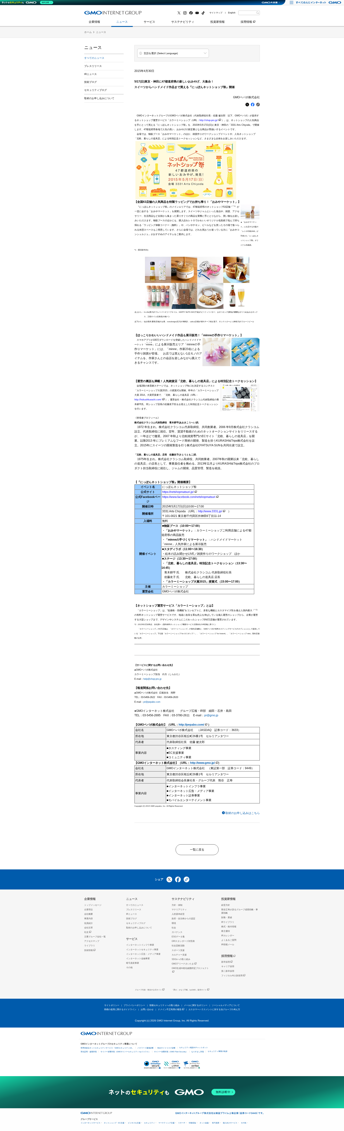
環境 (174, 923)
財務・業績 (226, 917)
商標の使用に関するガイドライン (120, 1009)
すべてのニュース (94, 57)
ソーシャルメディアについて (226, 1005)
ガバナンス (177, 932)
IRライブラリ (227, 922)
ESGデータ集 (178, 936)
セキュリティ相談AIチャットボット (193, 1048)
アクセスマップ (91, 941)
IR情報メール (227, 944)
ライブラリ (89, 945)
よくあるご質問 (228, 940)
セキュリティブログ (95, 90)
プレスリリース (98, 14)
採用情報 (246, 21)
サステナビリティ (182, 21)
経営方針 (225, 905)
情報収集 (192, 1123)
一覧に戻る (197, 849)
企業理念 (88, 909)
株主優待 (225, 931)
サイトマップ (215, 12)
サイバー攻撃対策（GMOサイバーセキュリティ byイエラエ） (125, 1052)
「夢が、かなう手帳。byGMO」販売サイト (189, 990)
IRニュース (90, 74)
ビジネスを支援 (134, 1123)
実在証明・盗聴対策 (89, 1052)
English (231, 12)
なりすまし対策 (197, 1052)
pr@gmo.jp (211, 715)
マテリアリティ (179, 909)
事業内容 (93, 14)
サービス (149, 21)
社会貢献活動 (178, 945)
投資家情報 (217, 21)
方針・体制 (177, 905)
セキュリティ (149, 1123)
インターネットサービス (90, 1123)
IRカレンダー (227, 935)
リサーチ (181, 1123)
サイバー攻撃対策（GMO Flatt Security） (171, 1052)
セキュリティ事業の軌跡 (217, 1051)
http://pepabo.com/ (191, 724)
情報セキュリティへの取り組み (164, 1005)
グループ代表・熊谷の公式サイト (148, 990)
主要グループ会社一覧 (163, 14)
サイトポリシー (111, 1005)
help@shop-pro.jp (152, 679)
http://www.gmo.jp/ (202, 762)
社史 (86, 932)
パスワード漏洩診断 (145, 1048)
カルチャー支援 (179, 954)
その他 (129, 967)
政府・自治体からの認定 (183, 918)
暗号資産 (215, 1123)
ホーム (88, 32)
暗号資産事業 (157, 14)
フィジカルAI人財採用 (102, 14)
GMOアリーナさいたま (183, 963)
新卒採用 (225, 962)
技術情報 (88, 950)
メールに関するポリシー (195, 1005)
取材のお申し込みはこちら (242, 813)
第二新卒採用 (227, 971)
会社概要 (88, 914)
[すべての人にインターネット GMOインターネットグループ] (319, 2)
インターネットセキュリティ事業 (142, 949)
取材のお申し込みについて (99, 98)
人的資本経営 (178, 914)
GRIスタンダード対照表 (183, 941)
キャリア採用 (227, 966)
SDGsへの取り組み (181, 959)
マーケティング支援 (166, 1123)
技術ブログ (156, 14)
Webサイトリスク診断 (166, 1048)
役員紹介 (88, 923)
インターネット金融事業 (104, 14)
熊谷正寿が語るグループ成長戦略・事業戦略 (239, 911)
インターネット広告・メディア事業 (143, 954)
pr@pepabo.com (151, 702)
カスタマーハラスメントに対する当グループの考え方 (214, 1009)
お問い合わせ (147, 1009)
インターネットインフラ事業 (140, 945)
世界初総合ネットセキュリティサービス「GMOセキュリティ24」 (107, 1048)
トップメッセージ (92, 905)
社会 (174, 927)
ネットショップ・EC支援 (114, 1123)
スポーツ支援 (178, 950)
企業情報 (94, 21)
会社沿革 (88, 927)
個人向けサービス (230, 1123)
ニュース (122, 21)
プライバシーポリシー (134, 1005)
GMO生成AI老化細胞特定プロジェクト (190, 968)
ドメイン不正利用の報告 (169, 1009)
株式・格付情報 (98, 13)
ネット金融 (204, 1123)
